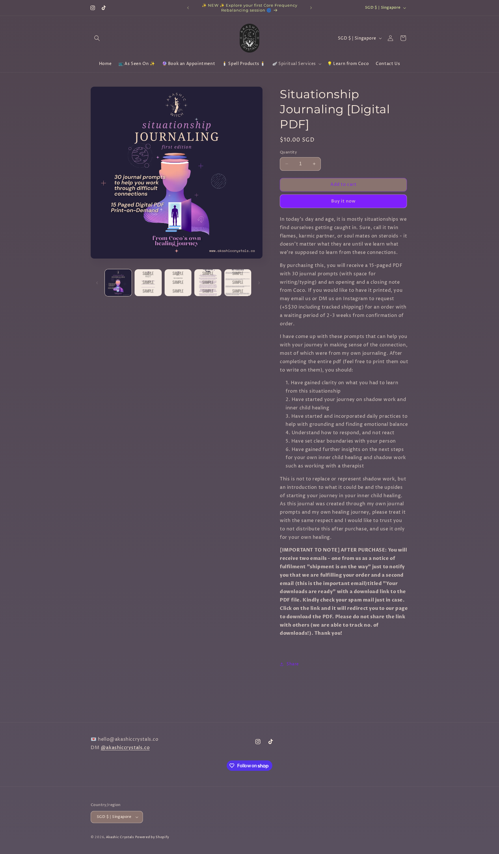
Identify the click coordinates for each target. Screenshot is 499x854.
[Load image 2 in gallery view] (148, 282)
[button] (97, 38)
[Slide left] (97, 282)
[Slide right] (259, 282)
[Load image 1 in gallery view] (118, 282)
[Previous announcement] (188, 7)
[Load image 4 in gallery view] (207, 282)
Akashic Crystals (120, 837)
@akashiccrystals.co (125, 747)
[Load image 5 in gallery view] (237, 282)
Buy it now (343, 201)
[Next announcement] (311, 7)
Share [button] (292, 664)
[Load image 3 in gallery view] (178, 282)
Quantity (288, 152)
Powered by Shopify (152, 837)
